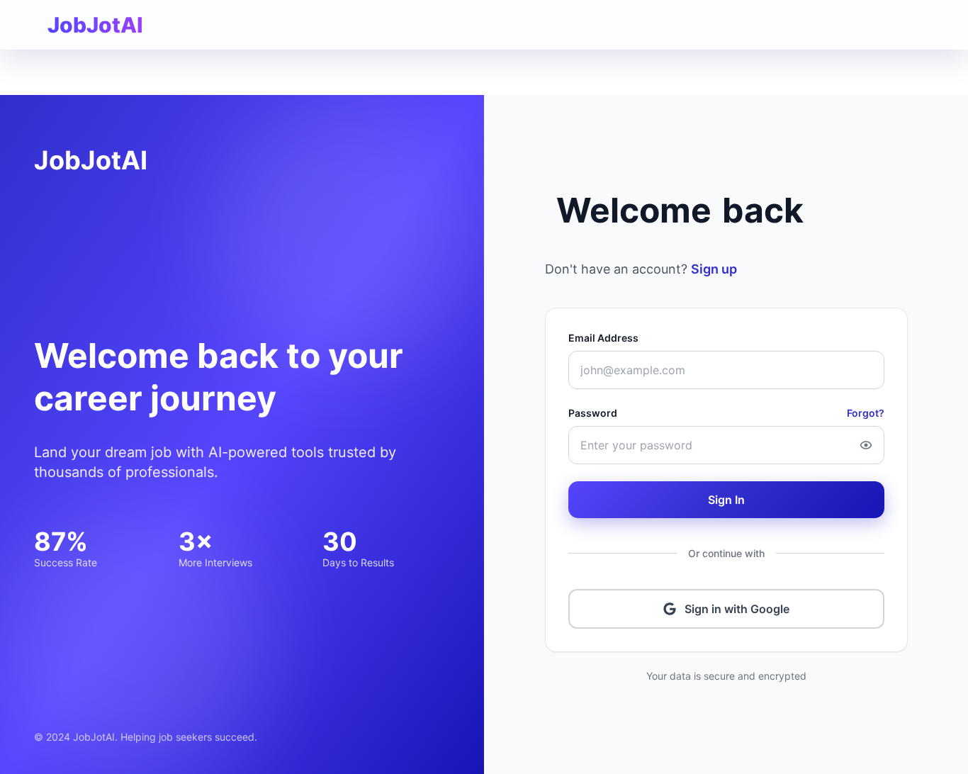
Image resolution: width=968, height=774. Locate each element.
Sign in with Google (737, 609)
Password (592, 413)
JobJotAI (90, 160)
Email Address (603, 338)
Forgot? (865, 413)
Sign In (726, 500)
